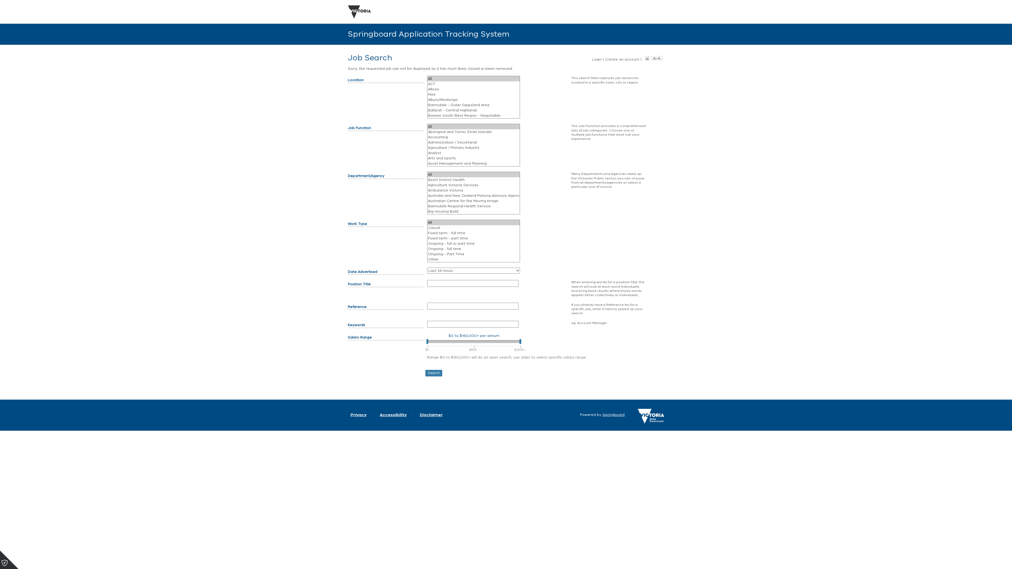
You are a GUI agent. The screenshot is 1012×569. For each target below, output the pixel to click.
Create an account (622, 59)
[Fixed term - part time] (473, 238)
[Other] (473, 259)
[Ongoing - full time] (473, 249)
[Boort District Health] (473, 180)
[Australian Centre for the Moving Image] (473, 201)
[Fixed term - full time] (473, 233)
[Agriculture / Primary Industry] (473, 147)
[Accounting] (473, 137)
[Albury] (473, 89)
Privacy (359, 415)
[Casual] (473, 227)
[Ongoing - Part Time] (473, 254)
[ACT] (473, 84)
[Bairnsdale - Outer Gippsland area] (473, 105)
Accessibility (393, 415)
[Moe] (473, 94)
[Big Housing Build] (473, 211)
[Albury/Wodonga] (473, 99)
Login (597, 59)
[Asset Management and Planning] (473, 163)
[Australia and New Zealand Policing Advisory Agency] (473, 195)
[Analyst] (473, 153)
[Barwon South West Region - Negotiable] (473, 115)
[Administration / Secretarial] (473, 142)
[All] (473, 78)
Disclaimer (431, 415)
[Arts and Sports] (473, 158)
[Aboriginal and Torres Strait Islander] (473, 132)
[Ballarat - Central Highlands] (473, 110)
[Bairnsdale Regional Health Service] (473, 206)
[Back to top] (985, 558)
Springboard (613, 414)
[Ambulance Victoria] (473, 190)
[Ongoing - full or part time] (473, 243)
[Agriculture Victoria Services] (473, 185)
